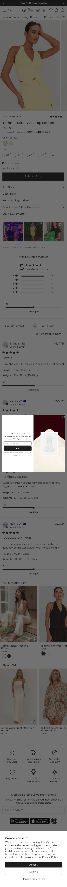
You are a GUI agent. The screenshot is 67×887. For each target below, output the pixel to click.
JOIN (17, 449)
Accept (33, 864)
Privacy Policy (50, 857)
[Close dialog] (63, 417)
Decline (33, 871)
